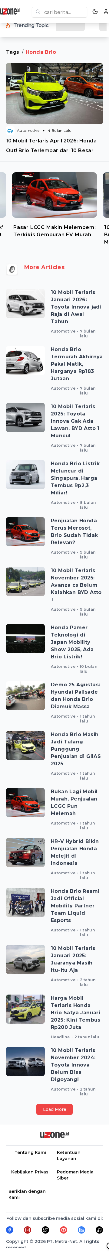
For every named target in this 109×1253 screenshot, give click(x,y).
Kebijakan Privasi (30, 1172)
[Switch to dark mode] (95, 12)
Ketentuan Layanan (69, 1155)
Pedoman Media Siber (75, 1175)
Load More (54, 1109)
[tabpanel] (54, 207)
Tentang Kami (30, 1152)
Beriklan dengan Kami (27, 1194)
